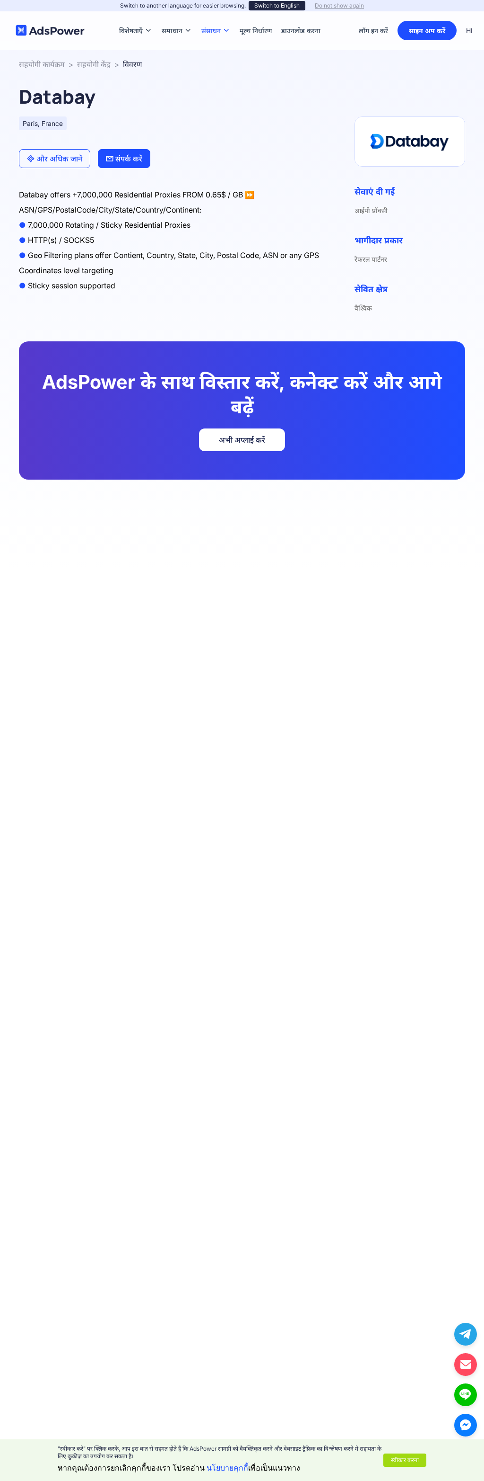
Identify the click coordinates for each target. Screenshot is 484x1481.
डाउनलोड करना (300, 16)
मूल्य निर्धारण (256, 16)
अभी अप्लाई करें (242, 440)
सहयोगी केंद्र (94, 64)
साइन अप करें (427, 31)
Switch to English (277, 5)
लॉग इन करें (373, 31)
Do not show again (339, 5)
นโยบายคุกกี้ (227, 1467)
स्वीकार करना (405, 1459)
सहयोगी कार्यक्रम (42, 64)
